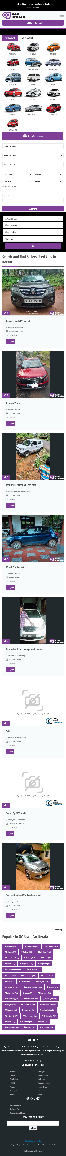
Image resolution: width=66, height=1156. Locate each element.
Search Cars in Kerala (35, 136)
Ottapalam (29, 1010)
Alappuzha (27, 963)
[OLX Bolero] (33, 93)
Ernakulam (33, 946)
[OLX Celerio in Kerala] (53, 47)
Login (29, 7)
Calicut (27, 952)
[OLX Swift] (12, 62)
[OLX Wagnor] (12, 78)
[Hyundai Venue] (33, 374)
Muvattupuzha (48, 1004)
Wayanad (45, 963)
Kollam (30, 957)
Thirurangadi (50, 998)
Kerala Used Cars (16, 1105)
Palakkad (45, 952)
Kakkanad (47, 1027)
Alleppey (13, 1071)
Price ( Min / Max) (9, 186)
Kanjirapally (12, 1027)
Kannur (10, 963)
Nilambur (11, 1010)
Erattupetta (12, 1016)
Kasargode (33, 969)
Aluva (28, 993)
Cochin (10, 975)
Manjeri (10, 1004)
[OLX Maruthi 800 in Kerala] (33, 62)
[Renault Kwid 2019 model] (33, 292)
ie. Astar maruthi (11, 219)
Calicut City (12, 993)
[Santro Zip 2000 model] (33, 784)
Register (36, 7)
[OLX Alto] (53, 78)
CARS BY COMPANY (27, 38)
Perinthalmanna (33, 987)
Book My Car (42, 1144)
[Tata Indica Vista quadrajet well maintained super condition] (33, 620)
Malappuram (13, 946)
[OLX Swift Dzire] (53, 62)
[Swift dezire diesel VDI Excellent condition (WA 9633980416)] (33, 866)
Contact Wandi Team (17, 1113)
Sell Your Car (14, 1109)
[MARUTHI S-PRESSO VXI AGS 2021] (33, 456)
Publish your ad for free (33, 1151)
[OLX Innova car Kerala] (12, 47)
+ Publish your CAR (33, 22)
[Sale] (33, 702)
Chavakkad (45, 993)
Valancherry (12, 998)
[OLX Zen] (12, 93)
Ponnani (30, 1027)
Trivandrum (12, 957)
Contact (52, 1144)
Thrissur (11, 952)
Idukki (46, 957)
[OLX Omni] (33, 78)
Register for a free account (26, 1144)
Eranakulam (28, 1004)
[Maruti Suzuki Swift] (33, 538)
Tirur (10, 981)
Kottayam (52, 946)
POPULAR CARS (10, 38)
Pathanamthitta (13, 969)
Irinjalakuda (48, 1010)
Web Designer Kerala (33, 1141)
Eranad (47, 975)
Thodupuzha (31, 998)
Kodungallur (50, 1016)
